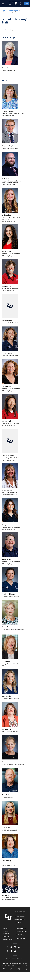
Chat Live (18, 922)
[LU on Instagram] (8, 951)
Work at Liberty (20, 935)
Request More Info (8, 939)
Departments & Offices (22, 931)
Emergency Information (6, 932)
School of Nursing (13, 10)
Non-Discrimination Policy (16, 963)
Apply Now (5, 928)
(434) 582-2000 (21, 916)
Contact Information (19, 919)
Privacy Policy (5, 963)
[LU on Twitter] (16, 947)
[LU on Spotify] (16, 951)
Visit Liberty (6, 936)
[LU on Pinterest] (12, 951)
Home (4, 10)
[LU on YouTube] (19, 947)
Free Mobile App (20, 938)
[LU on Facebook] (12, 947)
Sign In (26, 3)
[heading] (15, 30)
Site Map (25, 963)
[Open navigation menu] (3, 3)
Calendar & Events (21, 928)
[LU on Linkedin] (8, 947)
